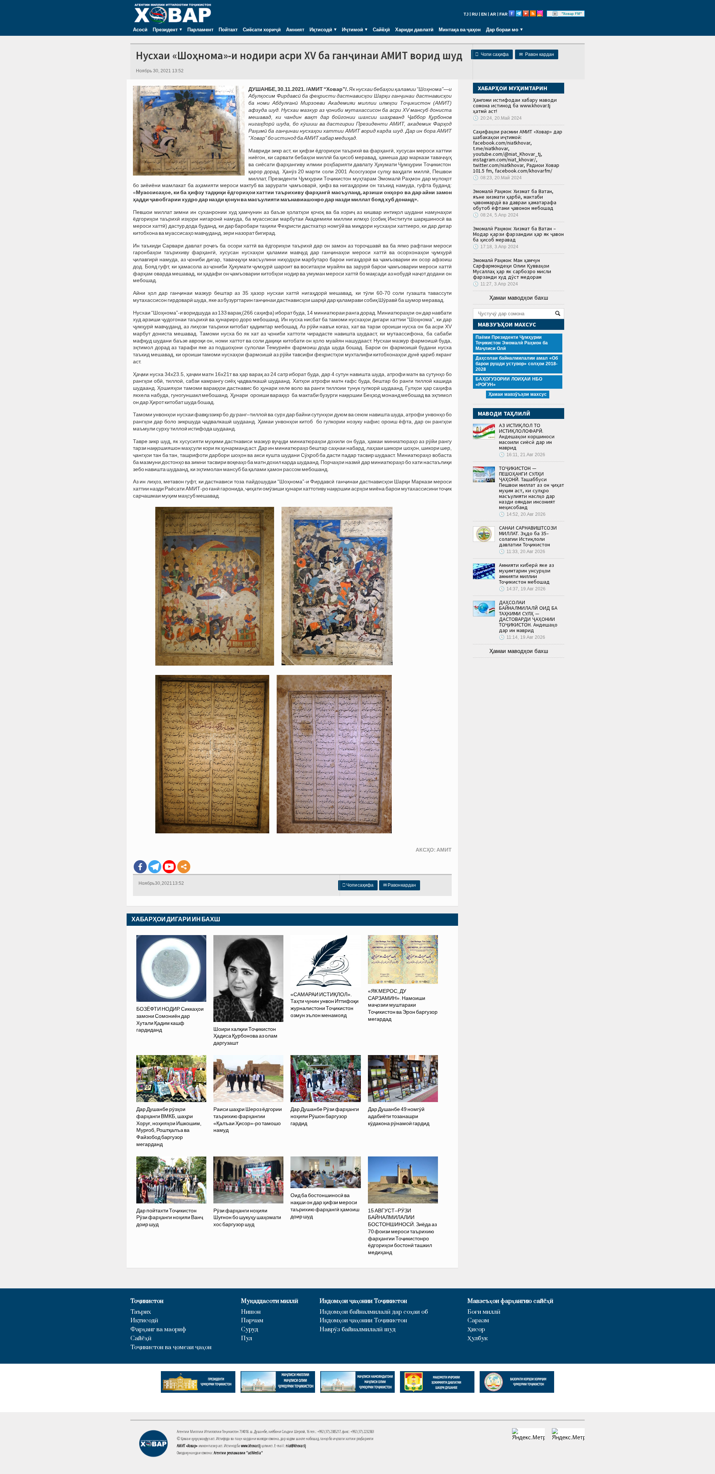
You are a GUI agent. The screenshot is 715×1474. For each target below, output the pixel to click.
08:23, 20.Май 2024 (497, 177)
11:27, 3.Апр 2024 (495, 284)
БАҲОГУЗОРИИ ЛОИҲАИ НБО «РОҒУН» (509, 381)
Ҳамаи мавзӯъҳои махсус (518, 394)
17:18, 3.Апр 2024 (495, 246)
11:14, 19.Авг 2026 (522, 637)
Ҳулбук (477, 1338)
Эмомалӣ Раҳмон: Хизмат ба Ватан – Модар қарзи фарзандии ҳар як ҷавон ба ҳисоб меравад (518, 234)
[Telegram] (154, 866)
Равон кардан (536, 54)
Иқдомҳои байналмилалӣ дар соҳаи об (374, 1312)
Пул (246, 1338)
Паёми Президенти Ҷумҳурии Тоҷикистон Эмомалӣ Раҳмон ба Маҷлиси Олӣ (512, 343)
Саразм (478, 1320)
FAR (503, 14)
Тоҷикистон (146, 1301)
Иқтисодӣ (144, 1320)
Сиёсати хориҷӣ (262, 29)
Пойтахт (228, 29)
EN (484, 14)
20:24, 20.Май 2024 (497, 118)
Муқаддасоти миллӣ (269, 1301)
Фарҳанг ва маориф (158, 1329)
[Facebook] (140, 866)
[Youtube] (169, 866)
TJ (466, 14)
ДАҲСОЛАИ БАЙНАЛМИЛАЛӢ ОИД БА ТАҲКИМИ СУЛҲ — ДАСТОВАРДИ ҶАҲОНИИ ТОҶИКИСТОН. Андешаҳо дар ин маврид (528, 616)
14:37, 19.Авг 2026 (522, 588)
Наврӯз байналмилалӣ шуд (357, 1329)
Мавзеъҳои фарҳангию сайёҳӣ (510, 1301)
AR (493, 14)
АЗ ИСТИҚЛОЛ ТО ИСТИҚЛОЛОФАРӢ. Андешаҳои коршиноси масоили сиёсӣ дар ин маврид (526, 436)
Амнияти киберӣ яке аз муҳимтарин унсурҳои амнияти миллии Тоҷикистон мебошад (526, 573)
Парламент (200, 29)
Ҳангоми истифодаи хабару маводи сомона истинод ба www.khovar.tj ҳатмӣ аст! (515, 105)
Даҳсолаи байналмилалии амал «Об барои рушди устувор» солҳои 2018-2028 (517, 364)
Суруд (249, 1329)
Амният (295, 29)
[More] (183, 866)
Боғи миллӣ (483, 1312)
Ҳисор (476, 1329)
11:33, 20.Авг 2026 (522, 551)
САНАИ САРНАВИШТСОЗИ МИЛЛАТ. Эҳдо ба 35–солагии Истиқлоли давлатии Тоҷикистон (528, 536)
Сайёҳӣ (381, 29)
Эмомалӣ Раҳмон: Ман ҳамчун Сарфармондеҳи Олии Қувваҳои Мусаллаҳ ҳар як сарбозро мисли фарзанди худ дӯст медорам (512, 268)
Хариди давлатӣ (414, 29)
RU (475, 14)
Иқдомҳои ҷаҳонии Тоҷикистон (363, 1301)
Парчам (252, 1320)
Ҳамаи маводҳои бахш (518, 297)
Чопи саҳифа (492, 54)
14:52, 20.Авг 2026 (522, 514)
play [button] (555, 14)
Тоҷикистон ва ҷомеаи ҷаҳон (171, 1347)
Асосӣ (140, 29)
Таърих (140, 1312)
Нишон (251, 1312)
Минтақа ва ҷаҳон (460, 29)
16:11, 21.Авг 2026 (522, 454)
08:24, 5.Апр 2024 (495, 215)
